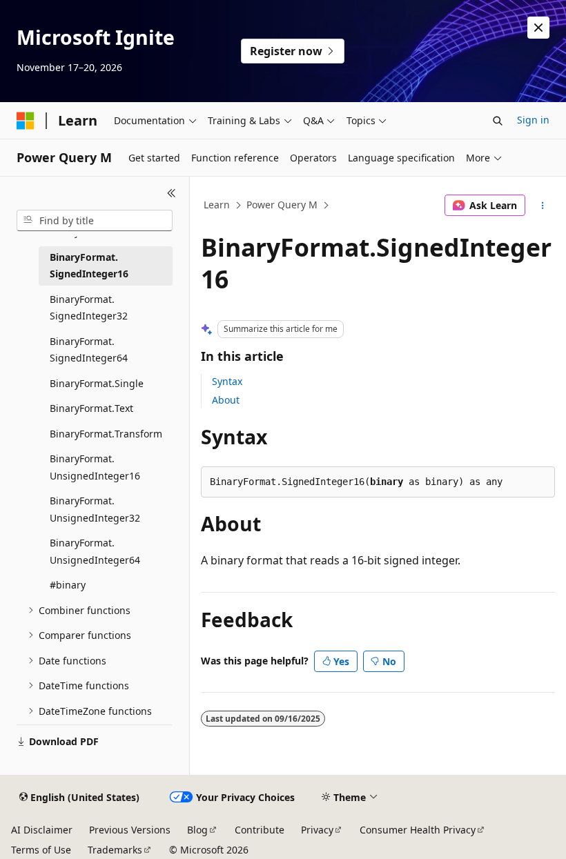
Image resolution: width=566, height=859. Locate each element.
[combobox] (95, 221)
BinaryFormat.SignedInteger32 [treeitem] (89, 308)
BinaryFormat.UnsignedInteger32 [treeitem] (95, 509)
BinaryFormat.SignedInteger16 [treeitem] (89, 265)
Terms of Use (41, 849)
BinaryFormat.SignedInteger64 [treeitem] (89, 350)
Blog (197, 829)
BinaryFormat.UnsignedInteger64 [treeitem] (95, 551)
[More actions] (543, 206)
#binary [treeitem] (68, 584)
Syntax (227, 381)
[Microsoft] (26, 121)
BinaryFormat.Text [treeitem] (91, 408)
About (226, 399)
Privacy (317, 829)
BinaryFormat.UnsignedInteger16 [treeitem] (95, 467)
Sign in (533, 119)
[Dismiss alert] (538, 28)
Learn (217, 204)
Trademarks (115, 849)
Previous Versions (129, 829)
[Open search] (497, 120)
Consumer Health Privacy (418, 829)
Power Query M (282, 204)
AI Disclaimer (41, 829)
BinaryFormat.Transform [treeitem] (106, 433)
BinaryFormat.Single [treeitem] (97, 383)
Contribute (259, 829)
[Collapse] (171, 193)
